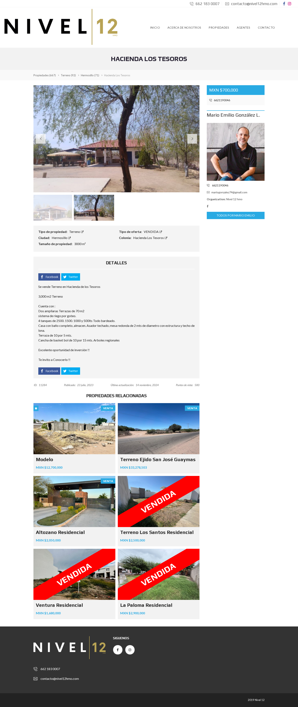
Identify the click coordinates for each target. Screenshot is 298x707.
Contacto (266, 27)
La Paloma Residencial (146, 605)
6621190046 (221, 100)
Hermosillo (60, 238)
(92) (68, 75)
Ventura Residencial (59, 605)
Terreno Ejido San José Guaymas (158, 459)
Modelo (44, 459)
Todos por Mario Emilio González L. (236, 216)
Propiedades (219, 27)
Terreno (75, 232)
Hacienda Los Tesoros (148, 238)
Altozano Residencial (60, 532)
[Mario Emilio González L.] (236, 152)
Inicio (155, 27)
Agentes (243, 27)
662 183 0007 (207, 3)
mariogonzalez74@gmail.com (229, 192)
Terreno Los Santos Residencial (157, 532)
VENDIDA (151, 232)
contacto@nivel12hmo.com (253, 3)
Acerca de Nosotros (184, 27)
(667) (44, 75)
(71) (90, 75)
